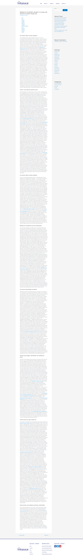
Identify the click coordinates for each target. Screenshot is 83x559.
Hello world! (65, 41)
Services (51, 3)
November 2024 (56, 51)
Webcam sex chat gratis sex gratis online (31, 331)
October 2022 (56, 57)
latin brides (56, 86)
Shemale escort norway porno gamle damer (35, 466)
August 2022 (56, 60)
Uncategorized (22, 15)
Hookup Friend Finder (57, 84)
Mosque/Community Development (47, 550)
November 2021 (56, 70)
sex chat (55, 87)
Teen (22, 27)
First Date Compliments (58, 83)
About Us (45, 3)
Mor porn (23, 23)
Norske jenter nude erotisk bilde (29, 395)
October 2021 (56, 71)
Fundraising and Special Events (47, 548)
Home (41, 3)
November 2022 (56, 55)
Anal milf (23, 30)
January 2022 (56, 67)
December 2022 (56, 54)
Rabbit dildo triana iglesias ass (34, 488)
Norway (23, 21)
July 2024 (55, 52)
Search (55, 8)
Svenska (23, 22)
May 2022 (55, 64)
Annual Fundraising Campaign (46, 546)
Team (30, 550)
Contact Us (64, 3)
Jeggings (23, 24)
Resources (57, 3)
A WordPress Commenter (58, 41)
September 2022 (57, 58)
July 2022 (55, 61)
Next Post (46, 535)
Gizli (22, 18)
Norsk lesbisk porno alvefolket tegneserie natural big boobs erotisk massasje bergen (60, 27)
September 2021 (57, 73)
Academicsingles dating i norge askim (29, 208)
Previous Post (21, 535)
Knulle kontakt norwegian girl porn (27, 118)
